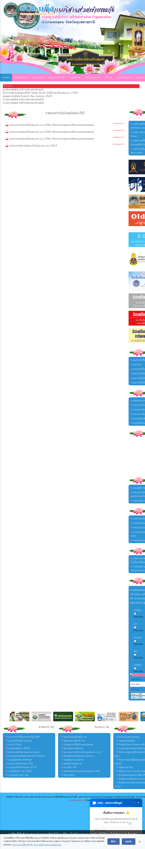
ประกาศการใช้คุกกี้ (21, 844)
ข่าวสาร (73, 77)
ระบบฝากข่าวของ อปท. (18, 775)
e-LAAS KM (70, 767)
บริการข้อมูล (91, 77)
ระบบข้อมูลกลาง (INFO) (19, 748)
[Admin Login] (130, 823)
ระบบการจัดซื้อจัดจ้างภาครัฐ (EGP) (24, 737)
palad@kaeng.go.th (77, 800)
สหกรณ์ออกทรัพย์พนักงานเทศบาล (79, 756)
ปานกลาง (138, 637)
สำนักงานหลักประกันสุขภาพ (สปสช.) (24, 752)
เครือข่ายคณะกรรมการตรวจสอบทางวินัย (82, 771)
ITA (107, 77)
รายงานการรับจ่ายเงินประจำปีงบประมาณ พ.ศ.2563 (33, 145)
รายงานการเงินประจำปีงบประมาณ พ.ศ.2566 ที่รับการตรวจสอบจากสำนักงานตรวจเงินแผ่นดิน (52, 125)
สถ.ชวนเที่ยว (69, 775)
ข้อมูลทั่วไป (19, 77)
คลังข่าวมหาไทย (126, 767)
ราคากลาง (137, 364)
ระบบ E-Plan (14, 744)
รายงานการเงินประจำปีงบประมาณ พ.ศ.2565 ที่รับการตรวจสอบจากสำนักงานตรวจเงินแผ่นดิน (52, 132)
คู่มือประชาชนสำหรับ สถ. (75, 740)
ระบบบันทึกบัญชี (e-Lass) (20, 740)
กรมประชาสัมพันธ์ (127, 740)
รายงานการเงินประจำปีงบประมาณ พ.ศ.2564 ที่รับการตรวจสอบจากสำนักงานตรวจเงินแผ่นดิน (52, 139)
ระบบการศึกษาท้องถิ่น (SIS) (20, 763)
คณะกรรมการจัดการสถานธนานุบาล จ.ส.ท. (83, 752)
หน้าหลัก (6, 77)
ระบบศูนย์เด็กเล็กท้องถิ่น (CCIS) (22, 767)
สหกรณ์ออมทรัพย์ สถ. (74, 748)
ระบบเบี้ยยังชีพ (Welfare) (20, 759)
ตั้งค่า (113, 841)
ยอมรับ (128, 841)
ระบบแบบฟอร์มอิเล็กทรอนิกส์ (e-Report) (26, 756)
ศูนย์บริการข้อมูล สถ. (73, 763)
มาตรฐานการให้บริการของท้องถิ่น (78, 744)
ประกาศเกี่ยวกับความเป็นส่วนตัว (47, 844)
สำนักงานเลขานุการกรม (129, 737)
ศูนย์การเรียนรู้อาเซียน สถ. (75, 737)
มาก (135, 624)
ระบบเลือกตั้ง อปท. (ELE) (20, 771)
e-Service (122, 77)
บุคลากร (36, 77)
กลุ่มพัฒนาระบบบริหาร (74, 759)
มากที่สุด (137, 610)
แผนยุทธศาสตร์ (55, 77)
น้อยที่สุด (137, 665)
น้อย (135, 651)
